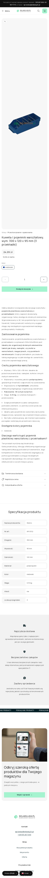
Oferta (24, 857)
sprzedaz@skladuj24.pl (32, 5)
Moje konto (24, 852)
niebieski (9, 267)
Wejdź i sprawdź (23, 795)
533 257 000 (40, 2)
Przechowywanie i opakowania (20, 232)
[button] (5, 10)
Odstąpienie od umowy (24, 871)
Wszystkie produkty (24, 848)
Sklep (4, 232)
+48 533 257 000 (24, 835)
